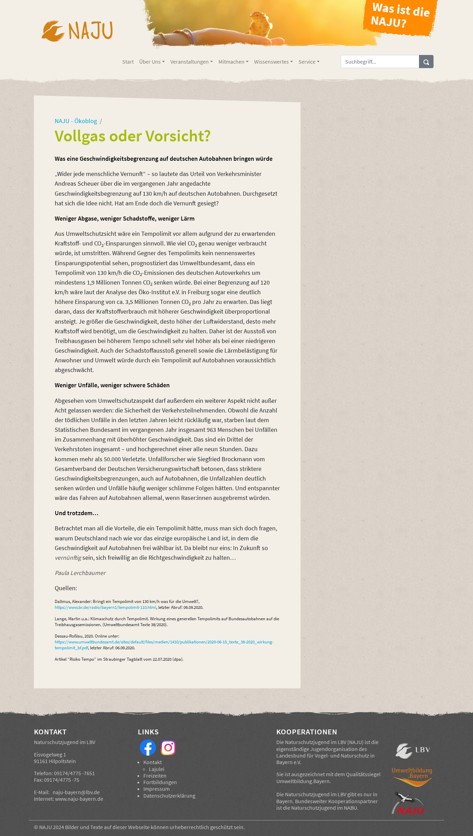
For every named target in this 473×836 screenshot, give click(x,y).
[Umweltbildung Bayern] (413, 779)
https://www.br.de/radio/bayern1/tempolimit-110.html (105, 607)
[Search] (426, 61)
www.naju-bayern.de (79, 798)
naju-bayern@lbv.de (76, 792)
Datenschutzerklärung (169, 795)
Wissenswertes (271, 61)
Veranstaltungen (189, 61)
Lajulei (156, 768)
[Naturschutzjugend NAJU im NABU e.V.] (413, 803)
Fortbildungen (160, 782)
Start (128, 61)
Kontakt (152, 762)
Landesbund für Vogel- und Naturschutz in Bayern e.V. (325, 758)
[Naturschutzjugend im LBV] (76, 35)
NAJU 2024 (51, 827)
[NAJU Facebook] (148, 746)
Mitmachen (231, 61)
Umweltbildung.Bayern (303, 781)
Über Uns (150, 61)
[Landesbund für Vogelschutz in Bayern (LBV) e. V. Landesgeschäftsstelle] (413, 751)
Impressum (156, 788)
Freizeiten (155, 775)
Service (306, 61)
